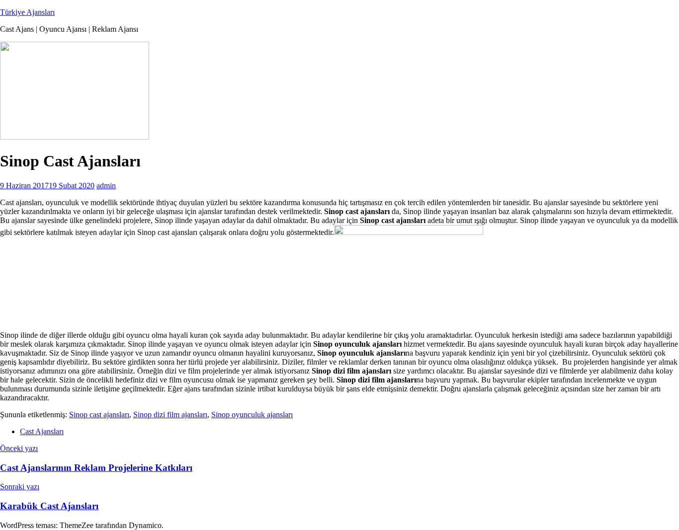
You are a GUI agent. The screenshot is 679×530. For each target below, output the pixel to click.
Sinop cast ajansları (99, 414)
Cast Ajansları (42, 431)
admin (106, 185)
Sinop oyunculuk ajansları (252, 414)
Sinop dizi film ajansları (170, 414)
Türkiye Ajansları (27, 12)
